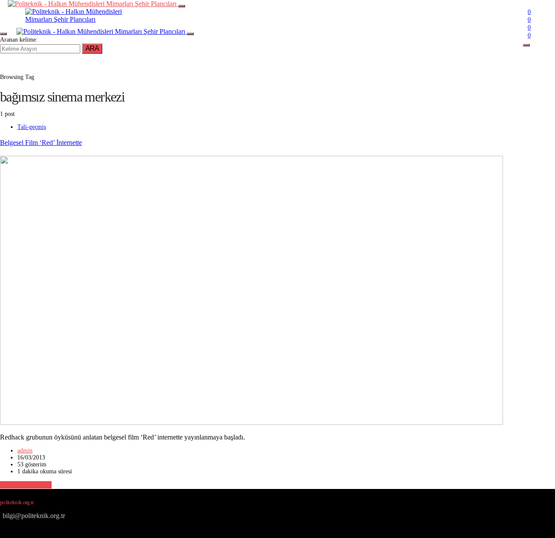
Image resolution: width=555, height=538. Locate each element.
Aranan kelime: (19, 39)
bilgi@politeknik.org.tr (34, 515)
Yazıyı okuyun (26, 485)
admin (25, 450)
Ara (92, 48)
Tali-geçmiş (31, 127)
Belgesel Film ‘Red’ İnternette (41, 142)
